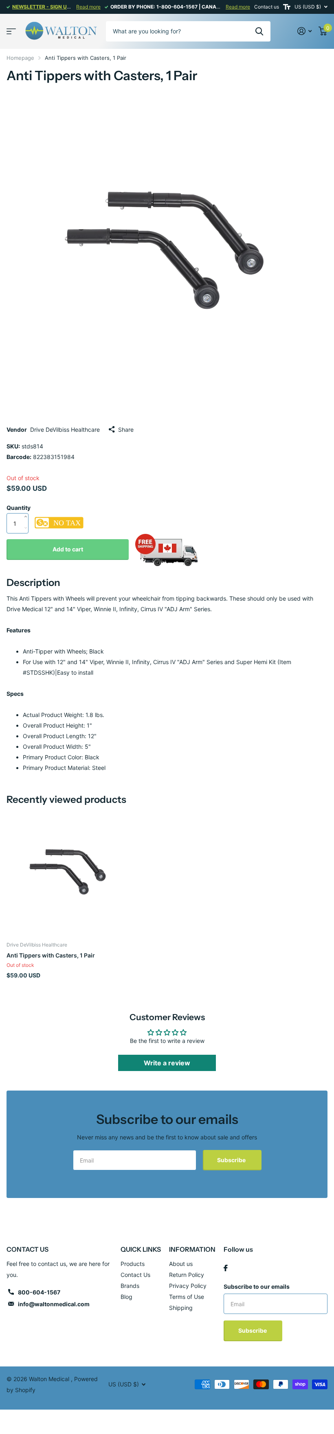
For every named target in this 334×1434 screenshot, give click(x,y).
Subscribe (232, 1159)
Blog (126, 1296)
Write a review (167, 1063)
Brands (130, 1285)
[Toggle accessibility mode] (286, 7)
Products (133, 1263)
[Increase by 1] (27, 508)
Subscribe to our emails (257, 1286)
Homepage (20, 58)
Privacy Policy (188, 1285)
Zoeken (259, 31)
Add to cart (68, 549)
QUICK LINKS (141, 1249)
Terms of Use (186, 1296)
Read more (88, 7)
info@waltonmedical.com (54, 1304)
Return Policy (186, 1274)
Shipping (181, 1307)
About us (181, 1263)
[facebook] (226, 1268)
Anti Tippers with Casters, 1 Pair (51, 955)
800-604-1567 (39, 1292)
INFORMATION (192, 1249)
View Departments (11, 31)
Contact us (266, 7)
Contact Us (135, 1274)
